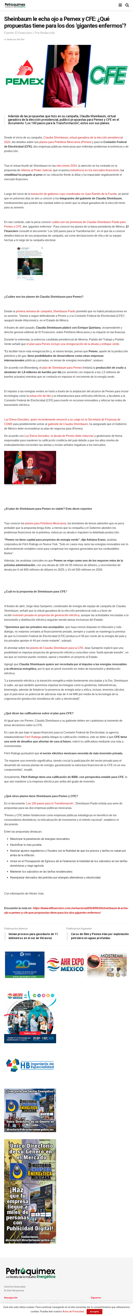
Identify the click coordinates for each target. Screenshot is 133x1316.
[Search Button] (127, 5)
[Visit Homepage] (15, 5)
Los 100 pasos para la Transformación (49, 803)
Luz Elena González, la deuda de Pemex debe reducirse (59, 435)
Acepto (94, 1311)
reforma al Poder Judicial (36, 170)
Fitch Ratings (33, 736)
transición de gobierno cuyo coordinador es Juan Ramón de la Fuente (74, 193)
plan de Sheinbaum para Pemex (62, 367)
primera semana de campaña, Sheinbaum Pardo (46, 311)
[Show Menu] (120, 5)
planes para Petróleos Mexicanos (45, 523)
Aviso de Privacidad (73, 1311)
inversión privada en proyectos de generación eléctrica (45, 615)
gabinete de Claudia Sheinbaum (68, 424)
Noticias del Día (15, 39)
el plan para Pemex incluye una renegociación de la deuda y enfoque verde (72, 344)
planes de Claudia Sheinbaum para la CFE (56, 647)
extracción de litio (40, 395)
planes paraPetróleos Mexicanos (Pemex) (65, 142)
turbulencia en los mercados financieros (94, 170)
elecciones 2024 (66, 165)
